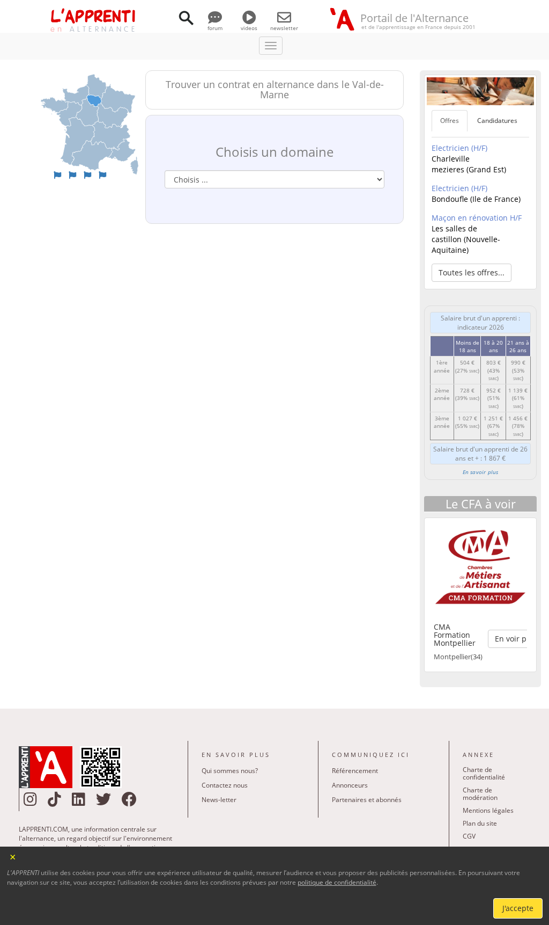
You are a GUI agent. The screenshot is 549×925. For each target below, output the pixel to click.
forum (214, 28)
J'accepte (517, 908)
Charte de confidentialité (484, 773)
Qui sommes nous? (230, 770)
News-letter (219, 799)
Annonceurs (350, 785)
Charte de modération (480, 793)
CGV (469, 836)
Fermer (13, 856)
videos (249, 28)
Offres (449, 120)
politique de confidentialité (337, 882)
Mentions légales (488, 810)
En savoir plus (481, 472)
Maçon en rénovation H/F (477, 218)
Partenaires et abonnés (367, 799)
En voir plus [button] (516, 638)
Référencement (355, 770)
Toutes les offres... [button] (472, 272)
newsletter (284, 28)
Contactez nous (225, 785)
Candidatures (497, 120)
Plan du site (480, 823)
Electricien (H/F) (459, 148)
